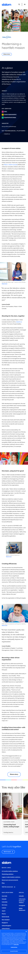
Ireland (4, 908)
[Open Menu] (24, 4)
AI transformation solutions (10, 871)
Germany (4, 905)
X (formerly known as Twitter (22, 901)
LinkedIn (21, 896)
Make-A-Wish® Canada (10, 164)
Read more (4, 283)
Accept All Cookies (14, 951)
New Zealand (5, 919)
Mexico (4, 913)
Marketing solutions (7, 874)
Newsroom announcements (10, 880)
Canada (4, 899)
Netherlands (5, 916)
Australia (4, 896)
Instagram (22, 905)
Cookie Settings (14, 947)
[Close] (26, 931)
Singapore (5, 922)
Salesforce (19, 322)
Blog (3, 883)
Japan (3, 910)
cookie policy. (16, 944)
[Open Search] (19, 4)
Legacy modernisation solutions (11, 877)
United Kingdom (6, 925)
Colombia (4, 902)
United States (6, 928)
